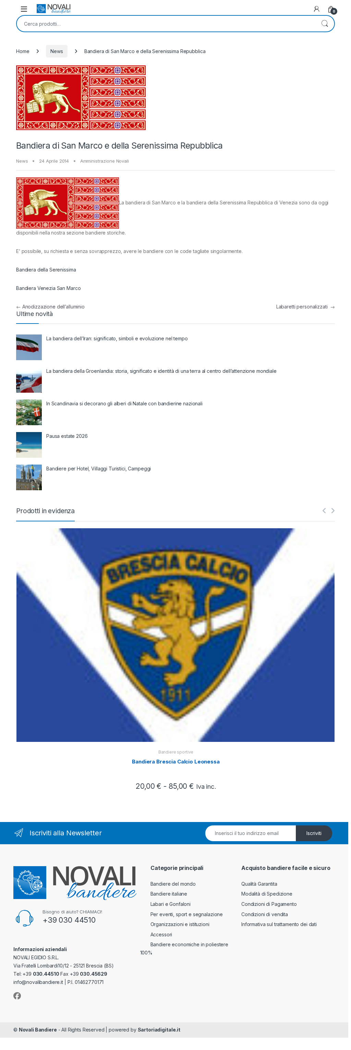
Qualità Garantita (259, 884)
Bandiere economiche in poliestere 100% (184, 948)
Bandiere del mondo (173, 884)
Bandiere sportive (176, 752)
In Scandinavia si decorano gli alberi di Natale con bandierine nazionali (124, 403)
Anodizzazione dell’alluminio (50, 306)
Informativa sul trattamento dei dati (279, 924)
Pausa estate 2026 (67, 436)
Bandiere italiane (168, 894)
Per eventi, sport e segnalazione (186, 914)
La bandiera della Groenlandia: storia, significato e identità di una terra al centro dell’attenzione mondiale (161, 371)
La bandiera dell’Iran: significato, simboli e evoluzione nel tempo (117, 338)
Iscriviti (314, 833)
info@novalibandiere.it (38, 982)
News (56, 51)
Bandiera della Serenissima (46, 270)
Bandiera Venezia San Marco (48, 288)
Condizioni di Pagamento (269, 904)
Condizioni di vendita (264, 914)
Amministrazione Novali (104, 161)
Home (22, 51)
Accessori (161, 934)
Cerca (324, 23)
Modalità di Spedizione (266, 894)
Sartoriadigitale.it (159, 1030)
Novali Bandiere (38, 1030)
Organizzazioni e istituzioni (179, 924)
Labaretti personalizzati (305, 306)
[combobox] (166, 23)
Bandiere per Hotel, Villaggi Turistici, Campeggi (98, 468)
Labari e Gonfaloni (170, 904)
